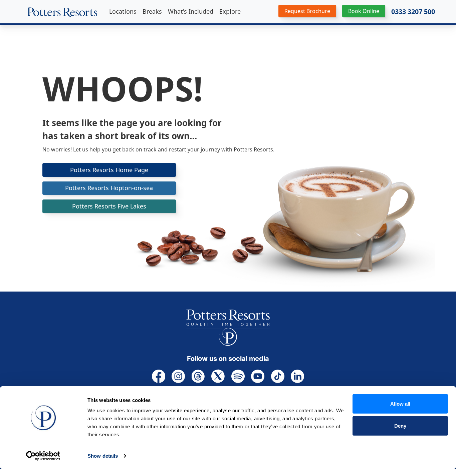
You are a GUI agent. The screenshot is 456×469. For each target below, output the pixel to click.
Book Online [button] (363, 11)
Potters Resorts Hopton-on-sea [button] (109, 188)
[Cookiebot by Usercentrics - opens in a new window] (43, 456)
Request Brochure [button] (307, 11)
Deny (400, 425)
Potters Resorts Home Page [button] (109, 170)
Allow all (400, 404)
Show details (102, 456)
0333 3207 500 (413, 11)
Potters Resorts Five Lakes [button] (109, 206)
